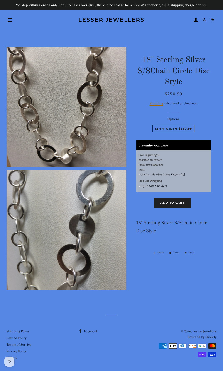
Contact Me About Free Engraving (162, 174)
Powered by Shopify (202, 337)
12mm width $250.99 (173, 128)
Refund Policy (17, 338)
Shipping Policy (18, 331)
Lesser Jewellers (111, 19)
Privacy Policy (17, 351)
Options (173, 119)
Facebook (90, 331)
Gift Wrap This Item (153, 186)
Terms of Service (19, 344)
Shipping (156, 103)
